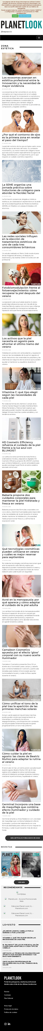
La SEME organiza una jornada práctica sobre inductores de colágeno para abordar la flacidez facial (21, 189)
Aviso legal (8, 1006)
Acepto (15, 16)
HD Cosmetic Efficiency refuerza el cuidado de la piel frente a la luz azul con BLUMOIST (21, 446)
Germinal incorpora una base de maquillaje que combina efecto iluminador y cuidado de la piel (21, 808)
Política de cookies (10, 1012)
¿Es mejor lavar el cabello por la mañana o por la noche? (18, 931)
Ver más (21, 882)
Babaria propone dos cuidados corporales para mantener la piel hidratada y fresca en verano (21, 499)
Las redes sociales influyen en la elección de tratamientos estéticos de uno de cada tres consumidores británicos (19, 242)
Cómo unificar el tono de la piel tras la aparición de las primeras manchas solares (20, 706)
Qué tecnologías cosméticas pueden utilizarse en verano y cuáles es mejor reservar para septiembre (20, 553)
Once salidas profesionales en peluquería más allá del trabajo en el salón (20, 963)
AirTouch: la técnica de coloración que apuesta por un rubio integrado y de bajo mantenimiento (21, 954)
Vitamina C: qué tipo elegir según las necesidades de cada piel (20, 395)
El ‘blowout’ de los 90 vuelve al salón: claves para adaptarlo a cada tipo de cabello (21, 946)
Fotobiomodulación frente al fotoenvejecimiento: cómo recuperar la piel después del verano (21, 292)
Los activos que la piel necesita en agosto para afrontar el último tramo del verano (20, 342)
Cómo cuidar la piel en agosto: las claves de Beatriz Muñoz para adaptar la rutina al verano (21, 757)
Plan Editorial (8, 998)
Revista (6, 992)
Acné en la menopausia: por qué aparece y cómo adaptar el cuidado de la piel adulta (21, 602)
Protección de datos (11, 1009)
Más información (25, 16)
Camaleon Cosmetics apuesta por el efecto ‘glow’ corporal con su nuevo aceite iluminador (21, 654)
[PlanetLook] (5, 1024)
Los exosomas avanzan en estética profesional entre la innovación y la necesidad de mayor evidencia (21, 81)
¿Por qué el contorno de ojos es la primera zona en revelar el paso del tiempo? (21, 137)
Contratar (7, 995)
